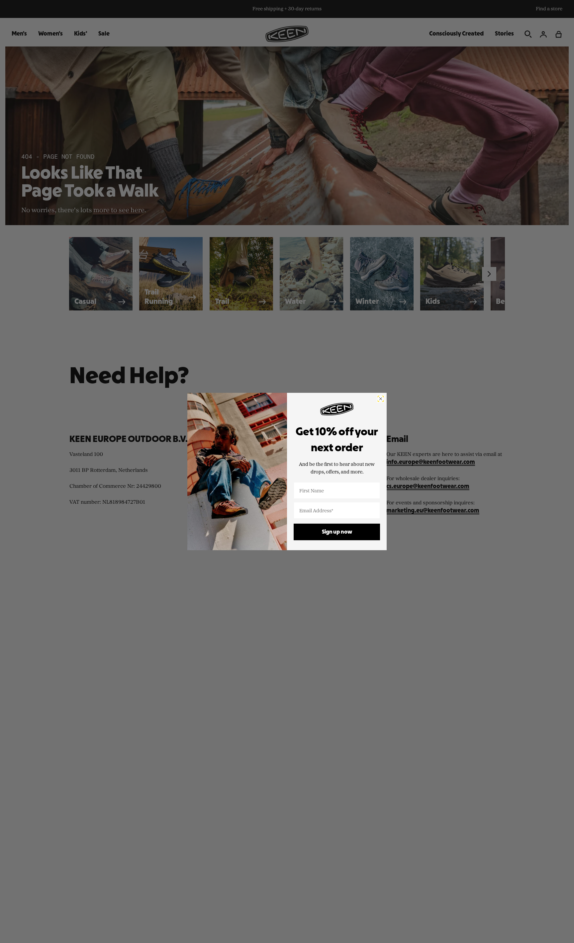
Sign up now (337, 532)
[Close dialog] (380, 398)
